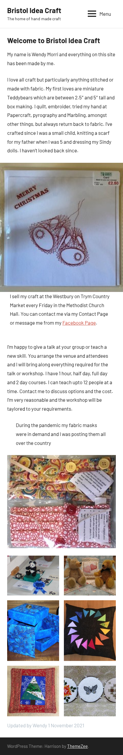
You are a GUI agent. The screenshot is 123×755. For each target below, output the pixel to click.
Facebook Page (79, 323)
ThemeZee (77, 746)
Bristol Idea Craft (34, 10)
